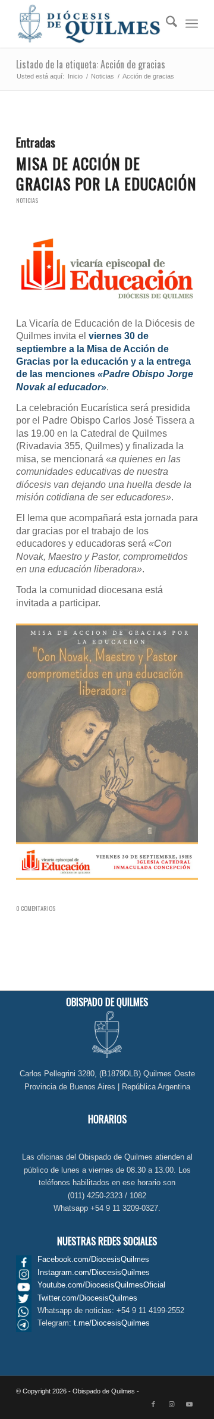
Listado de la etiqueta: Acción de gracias (90, 64)
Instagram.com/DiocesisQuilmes (93, 1272)
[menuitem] (165, 24)
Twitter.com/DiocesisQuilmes (87, 1297)
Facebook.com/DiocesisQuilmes (93, 1259)
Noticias (27, 200)
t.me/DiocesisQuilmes (112, 1322)
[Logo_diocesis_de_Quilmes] (89, 24)
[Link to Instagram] (171, 1404)
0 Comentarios (35, 908)
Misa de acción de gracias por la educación (106, 173)
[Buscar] (165, 24)
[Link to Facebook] (153, 1404)
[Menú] (191, 24)
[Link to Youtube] (189, 1404)
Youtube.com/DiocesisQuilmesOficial (101, 1284)
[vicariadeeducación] (107, 268)
